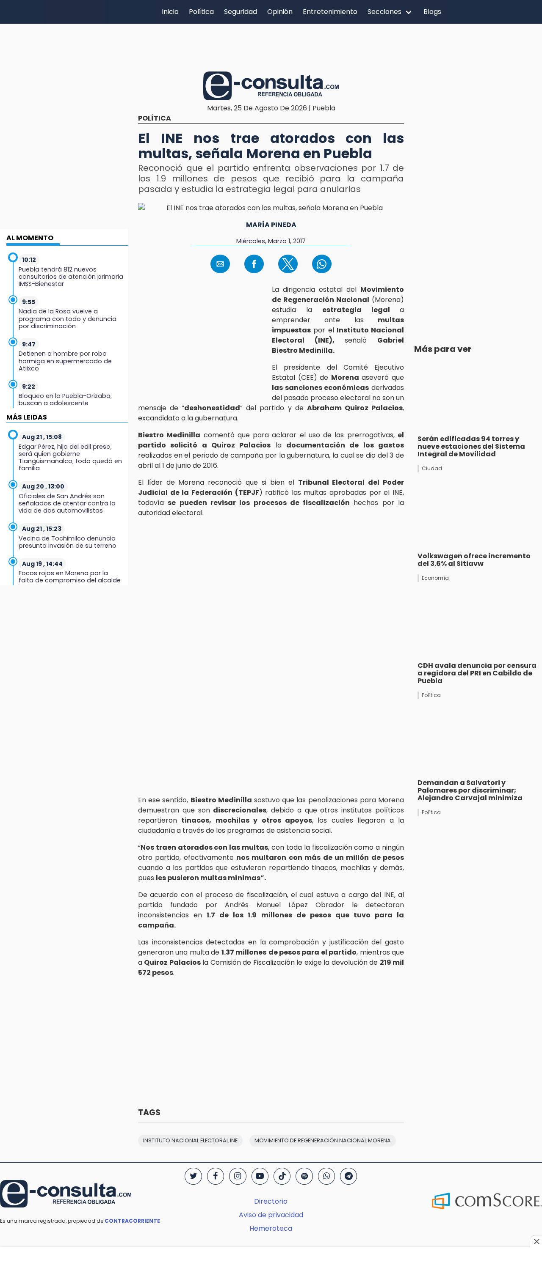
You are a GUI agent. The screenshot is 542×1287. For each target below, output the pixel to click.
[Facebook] (215, 1176)
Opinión (280, 11)
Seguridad (240, 11)
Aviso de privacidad (271, 1215)
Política (201, 11)
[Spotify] (304, 1176)
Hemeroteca (270, 1228)
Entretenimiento (330, 11)
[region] (271, 46)
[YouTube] (260, 1176)
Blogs (432, 11)
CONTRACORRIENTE (132, 1220)
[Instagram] (237, 1176)
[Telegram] (348, 1176)
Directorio (271, 1201)
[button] (220, 264)
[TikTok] (282, 1176)
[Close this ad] (536, 1241)
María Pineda (271, 225)
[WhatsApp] (326, 1176)
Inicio (170, 11)
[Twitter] (193, 1176)
